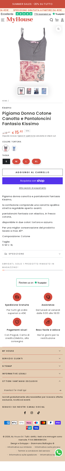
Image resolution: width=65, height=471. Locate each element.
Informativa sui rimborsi (20, 447)
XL (38, 162)
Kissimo (6, 107)
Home (4, 101)
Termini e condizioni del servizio (34, 451)
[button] (51, 20)
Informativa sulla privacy (47, 447)
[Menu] (2, 20)
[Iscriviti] (61, 390)
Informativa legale (49, 455)
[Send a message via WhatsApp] (58, 452)
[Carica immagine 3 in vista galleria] (36, 91)
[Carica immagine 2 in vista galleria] (28, 91)
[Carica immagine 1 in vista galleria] (21, 91)
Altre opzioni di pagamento (32, 188)
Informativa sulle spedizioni (23, 455)
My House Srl (17, 436)
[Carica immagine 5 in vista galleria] (44, 91)
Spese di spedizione (26, 136)
